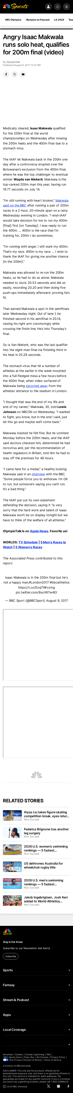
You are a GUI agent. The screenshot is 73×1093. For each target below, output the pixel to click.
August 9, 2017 (57, 600)
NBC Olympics (13, 19)
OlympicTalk (13, 61)
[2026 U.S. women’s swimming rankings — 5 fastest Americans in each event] (12, 849)
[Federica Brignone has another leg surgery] (12, 832)
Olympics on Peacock (38, 19)
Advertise (8, 1054)
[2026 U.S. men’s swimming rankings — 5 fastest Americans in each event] (12, 883)
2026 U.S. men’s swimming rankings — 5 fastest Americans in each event (43, 882)
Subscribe (10, 956)
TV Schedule (28, 542)
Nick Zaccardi (31, 819)
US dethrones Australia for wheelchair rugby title (43, 865)
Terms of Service (52, 1060)
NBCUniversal (24, 1065)
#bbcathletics (59, 582)
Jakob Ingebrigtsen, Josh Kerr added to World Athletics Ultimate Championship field (46, 899)
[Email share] (23, 74)
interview (38, 474)
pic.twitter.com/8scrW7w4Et (36, 592)
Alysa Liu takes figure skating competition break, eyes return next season (46, 814)
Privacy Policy (58, 1057)
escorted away (37, 386)
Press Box (29, 1057)
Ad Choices (42, 1057)
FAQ (48, 1054)
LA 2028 (59, 19)
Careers (19, 1054)
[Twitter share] (14, 74)
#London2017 (39, 582)
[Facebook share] (6, 74)
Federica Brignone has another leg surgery (46, 831)
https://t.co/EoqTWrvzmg (36, 587)
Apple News (39, 531)
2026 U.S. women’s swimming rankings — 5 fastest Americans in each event (46, 848)
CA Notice (36, 1060)
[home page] (15, 6)
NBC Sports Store (13, 1057)
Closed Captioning (34, 1054)
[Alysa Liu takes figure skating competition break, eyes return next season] (12, 815)
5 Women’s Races (28, 547)
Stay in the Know (13, 941)
